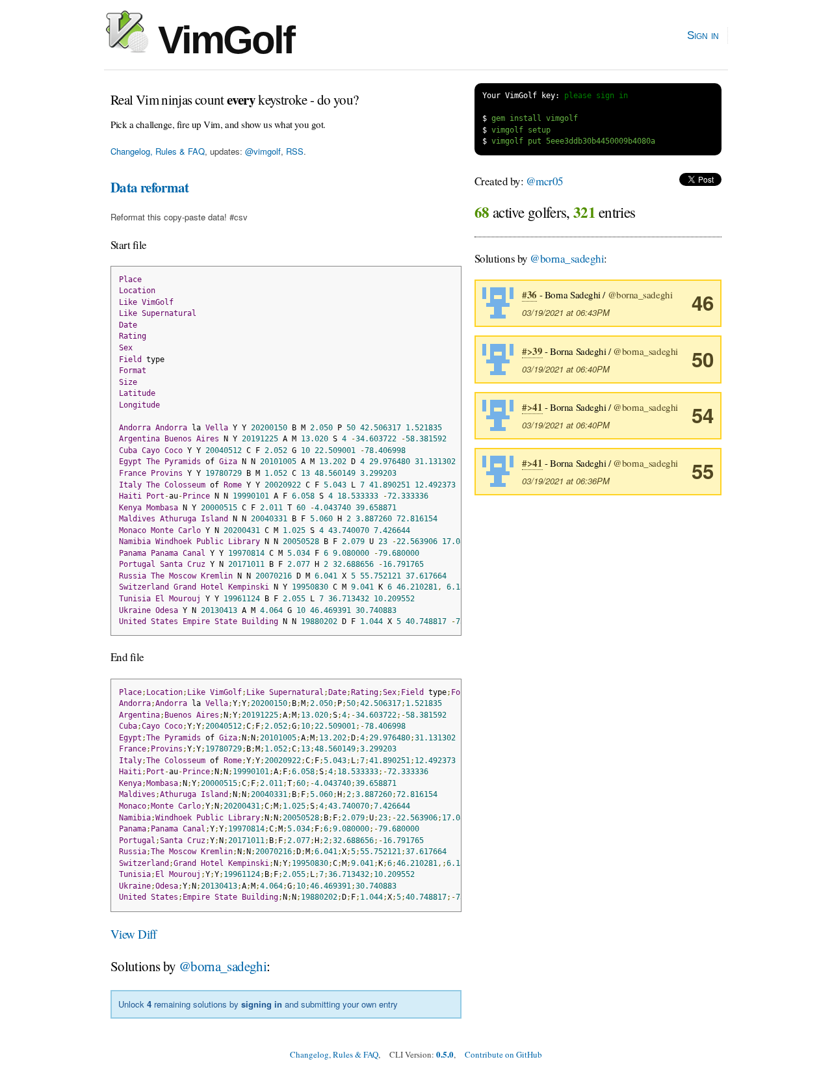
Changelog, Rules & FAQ (157, 151)
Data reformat (149, 187)
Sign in (703, 35)
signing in (261, 1004)
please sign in (596, 95)
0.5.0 (445, 1054)
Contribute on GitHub (503, 1054)
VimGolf (221, 40)
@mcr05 (545, 181)
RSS (295, 151)
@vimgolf (263, 151)
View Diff (133, 934)
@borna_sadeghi (222, 966)
